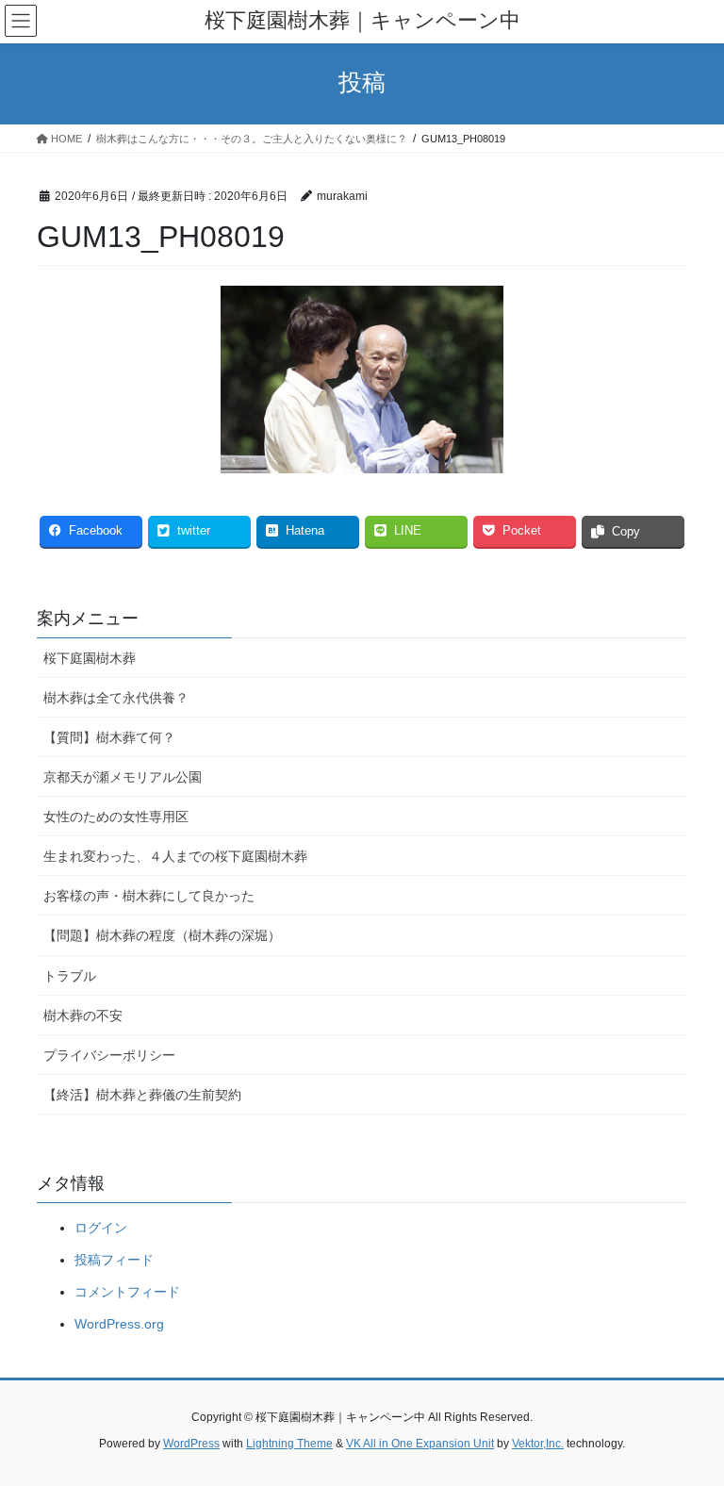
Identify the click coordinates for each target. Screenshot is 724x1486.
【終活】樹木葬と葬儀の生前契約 (142, 1094)
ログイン (100, 1227)
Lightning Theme (289, 1443)
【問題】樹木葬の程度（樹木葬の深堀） (162, 935)
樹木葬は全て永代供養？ (116, 697)
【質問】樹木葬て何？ (109, 737)
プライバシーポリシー (109, 1055)
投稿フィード (114, 1259)
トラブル (69, 975)
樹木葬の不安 (83, 1015)
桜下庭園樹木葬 (89, 658)
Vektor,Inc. (538, 1443)
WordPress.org (119, 1323)
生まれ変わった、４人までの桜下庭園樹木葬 (175, 856)
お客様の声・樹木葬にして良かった (149, 895)
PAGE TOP (689, 1425)
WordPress (191, 1443)
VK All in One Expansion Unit (420, 1443)
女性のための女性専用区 (116, 816)
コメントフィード (127, 1291)
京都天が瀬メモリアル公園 (122, 776)
